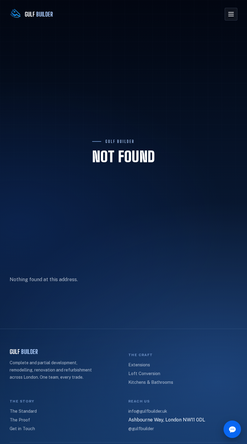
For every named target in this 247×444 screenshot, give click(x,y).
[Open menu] (231, 14)
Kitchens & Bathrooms (150, 382)
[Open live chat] (232, 429)
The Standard (23, 411)
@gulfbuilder (141, 428)
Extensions (139, 364)
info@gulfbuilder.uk (147, 411)
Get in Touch (22, 428)
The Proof (20, 419)
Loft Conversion (144, 373)
